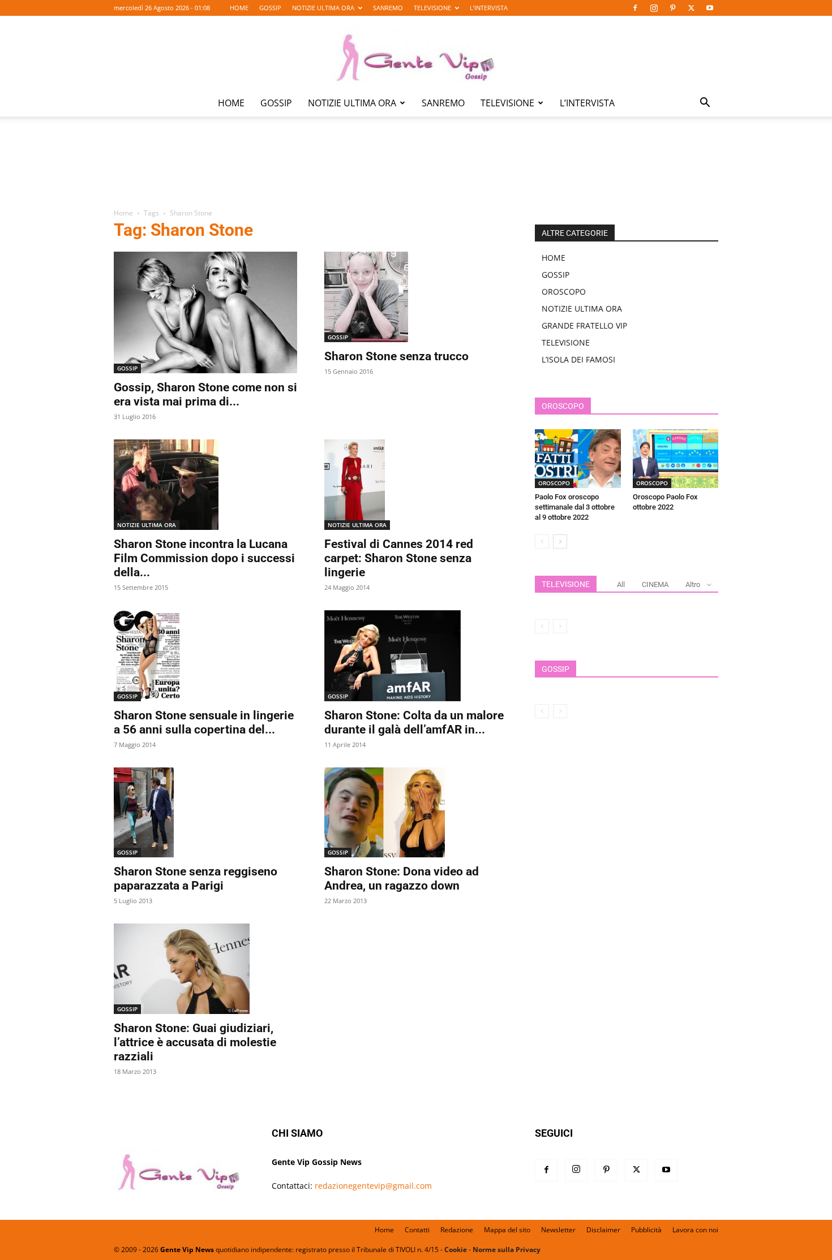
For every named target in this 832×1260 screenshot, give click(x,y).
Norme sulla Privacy (507, 1249)
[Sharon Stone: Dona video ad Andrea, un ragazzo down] (416, 812)
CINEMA (655, 584)
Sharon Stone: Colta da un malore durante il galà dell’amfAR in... (414, 722)
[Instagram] (653, 8)
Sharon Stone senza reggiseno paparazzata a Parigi (195, 878)
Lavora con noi (695, 1230)
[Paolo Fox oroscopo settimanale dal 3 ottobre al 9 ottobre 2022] (578, 458)
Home (123, 213)
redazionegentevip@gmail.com (373, 1185)
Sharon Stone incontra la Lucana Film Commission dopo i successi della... (204, 558)
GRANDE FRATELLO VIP (584, 325)
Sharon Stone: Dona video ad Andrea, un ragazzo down (401, 878)
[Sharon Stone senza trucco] (416, 297)
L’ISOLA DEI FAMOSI (578, 359)
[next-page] (560, 541)
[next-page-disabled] (560, 626)
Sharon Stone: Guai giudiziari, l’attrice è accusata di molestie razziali (195, 1042)
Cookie (455, 1249)
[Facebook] (635, 8)
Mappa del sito (507, 1230)
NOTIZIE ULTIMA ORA (323, 7)
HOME (239, 7)
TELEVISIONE (432, 7)
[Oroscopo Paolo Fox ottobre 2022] (676, 458)
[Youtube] (709, 8)
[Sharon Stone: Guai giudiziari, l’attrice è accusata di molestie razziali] (205, 969)
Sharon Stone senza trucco (396, 356)
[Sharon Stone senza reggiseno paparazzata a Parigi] (205, 812)
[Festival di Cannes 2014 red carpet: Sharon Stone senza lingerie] (416, 484)
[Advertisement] (416, 170)
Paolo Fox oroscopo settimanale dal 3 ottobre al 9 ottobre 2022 (575, 507)
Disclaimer (603, 1230)
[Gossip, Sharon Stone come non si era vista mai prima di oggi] (205, 312)
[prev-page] (542, 541)
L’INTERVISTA (489, 7)
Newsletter (558, 1230)
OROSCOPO (564, 291)
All (621, 584)
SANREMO (388, 7)
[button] (704, 103)
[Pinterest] (672, 8)
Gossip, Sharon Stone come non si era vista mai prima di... (205, 394)
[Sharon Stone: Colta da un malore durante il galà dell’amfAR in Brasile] (416, 655)
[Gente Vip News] (416, 53)
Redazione (456, 1230)
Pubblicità (646, 1230)
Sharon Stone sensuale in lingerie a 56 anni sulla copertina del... (204, 722)
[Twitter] (691, 8)
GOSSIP (270, 7)
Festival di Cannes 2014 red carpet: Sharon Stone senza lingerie (398, 558)
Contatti (417, 1230)
